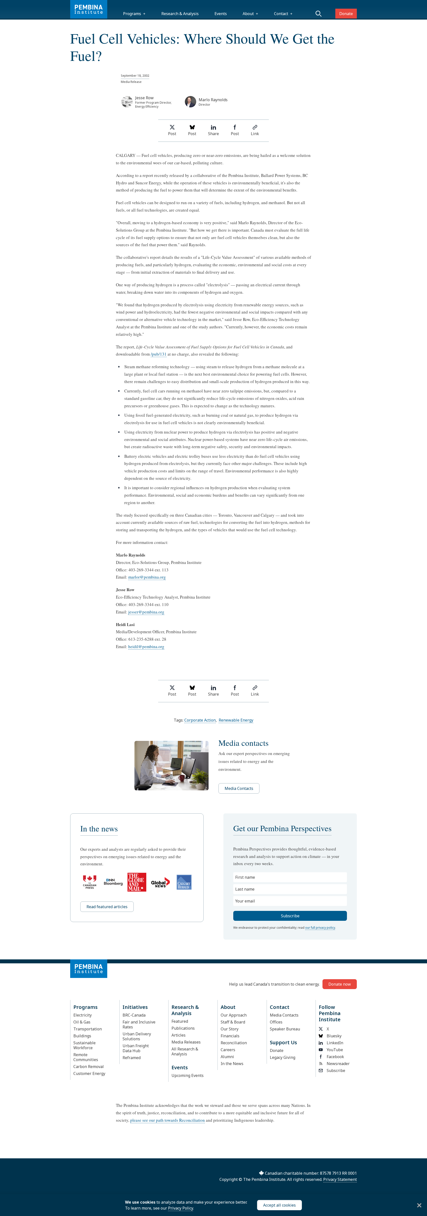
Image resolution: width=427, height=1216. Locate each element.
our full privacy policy (320, 927)
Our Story (229, 1029)
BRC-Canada (134, 1015)
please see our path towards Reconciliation (167, 1120)
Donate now (339, 984)
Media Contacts (239, 788)
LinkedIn (335, 1042)
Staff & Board (233, 1022)
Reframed (132, 1057)
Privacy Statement (340, 1179)
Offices (276, 1022)
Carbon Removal (88, 1066)
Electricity (82, 1015)
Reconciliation (234, 1043)
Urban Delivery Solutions (137, 1036)
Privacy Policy (180, 1208)
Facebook (335, 1056)
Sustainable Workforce (84, 1045)
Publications (183, 1028)
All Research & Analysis (184, 1051)
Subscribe (336, 1070)
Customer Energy (89, 1073)
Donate (346, 13)
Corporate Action (200, 720)
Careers (228, 1049)
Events (220, 13)
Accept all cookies (279, 1205)
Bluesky (334, 1035)
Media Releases (186, 1042)
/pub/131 (159, 354)
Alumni (227, 1056)
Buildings (82, 1036)
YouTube (335, 1049)
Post (172, 133)
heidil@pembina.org (146, 646)
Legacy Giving (282, 1057)
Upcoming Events (187, 1075)
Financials (230, 1036)
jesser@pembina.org (146, 612)
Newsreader (338, 1063)
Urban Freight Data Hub (136, 1048)
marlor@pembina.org (147, 577)
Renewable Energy (236, 720)
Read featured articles (107, 906)
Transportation (87, 1029)
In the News (232, 1063)
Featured (179, 1021)
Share (213, 133)
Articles (178, 1035)
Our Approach (234, 1015)
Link (255, 133)
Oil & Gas (81, 1022)
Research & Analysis (180, 13)
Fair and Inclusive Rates (139, 1024)
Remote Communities (85, 1057)
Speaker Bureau (285, 1029)
